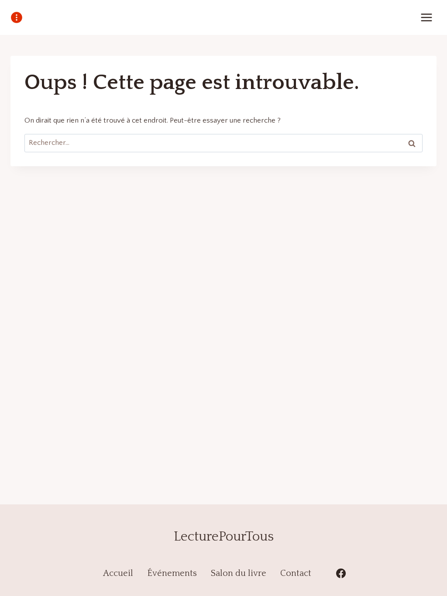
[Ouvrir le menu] (426, 17)
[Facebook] (341, 573)
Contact (295, 573)
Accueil (118, 573)
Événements (172, 573)
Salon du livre (238, 573)
